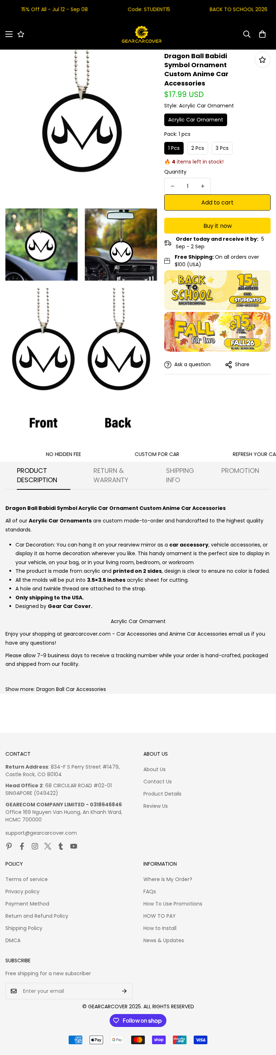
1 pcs (174, 148)
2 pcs (197, 148)
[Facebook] (21, 846)
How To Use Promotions (172, 903)
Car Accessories (136, 633)
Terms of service (26, 879)
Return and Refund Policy (36, 916)
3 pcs (222, 148)
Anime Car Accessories (198, 633)
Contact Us (157, 781)
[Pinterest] (9, 846)
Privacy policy (22, 891)
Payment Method (27, 903)
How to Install (159, 928)
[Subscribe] (124, 991)
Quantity (175, 171)
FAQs (149, 891)
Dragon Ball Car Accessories (71, 689)
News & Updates (163, 940)
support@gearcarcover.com (41, 833)
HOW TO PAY (159, 916)
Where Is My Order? (167, 879)
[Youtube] (73, 846)
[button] (262, 34)
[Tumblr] (60, 846)
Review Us (155, 806)
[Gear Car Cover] (141, 34)
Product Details (162, 793)
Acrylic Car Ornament (195, 119)
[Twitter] (47, 846)
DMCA (12, 940)
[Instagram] (34, 846)
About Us (154, 769)
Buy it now (217, 226)
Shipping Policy (23, 928)
